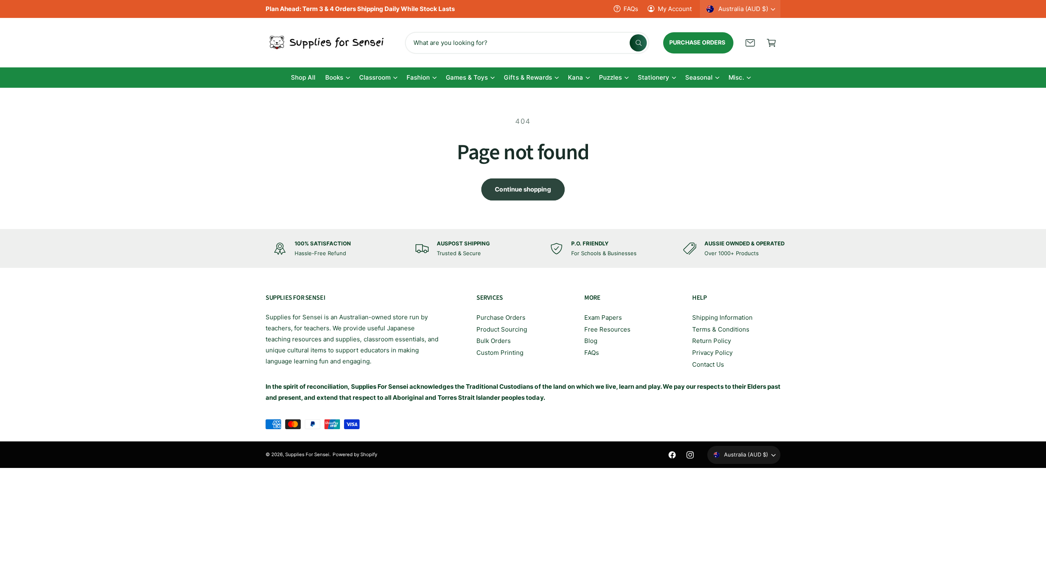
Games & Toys (467, 77)
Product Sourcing (501, 329)
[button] (771, 42)
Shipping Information (722, 317)
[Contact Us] (750, 42)
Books (334, 77)
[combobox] (527, 42)
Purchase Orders (500, 317)
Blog (590, 341)
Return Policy (711, 341)
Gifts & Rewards (528, 77)
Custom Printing (499, 352)
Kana (575, 77)
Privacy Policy (712, 352)
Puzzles (610, 77)
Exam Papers (603, 317)
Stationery (653, 77)
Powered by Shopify (355, 454)
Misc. (736, 77)
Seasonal (699, 77)
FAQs (631, 9)
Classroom (375, 77)
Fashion (418, 77)
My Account (675, 9)
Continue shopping (523, 189)
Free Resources (607, 329)
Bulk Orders (493, 341)
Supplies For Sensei (307, 454)
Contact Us (708, 364)
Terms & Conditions (720, 329)
